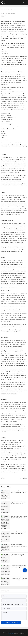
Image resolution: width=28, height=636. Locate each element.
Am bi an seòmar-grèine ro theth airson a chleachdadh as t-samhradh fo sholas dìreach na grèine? (18, 532)
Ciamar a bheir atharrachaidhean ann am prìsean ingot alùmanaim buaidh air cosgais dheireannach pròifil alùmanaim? (18, 566)
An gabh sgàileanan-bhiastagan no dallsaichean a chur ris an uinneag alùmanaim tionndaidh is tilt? (18, 502)
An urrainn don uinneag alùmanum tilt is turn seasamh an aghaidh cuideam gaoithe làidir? (19, 491)
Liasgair (22, 633)
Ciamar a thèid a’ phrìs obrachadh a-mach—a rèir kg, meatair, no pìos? (19, 579)
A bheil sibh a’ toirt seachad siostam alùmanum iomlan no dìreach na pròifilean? (17, 555)
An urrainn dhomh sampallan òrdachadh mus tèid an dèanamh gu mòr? (18, 545)
